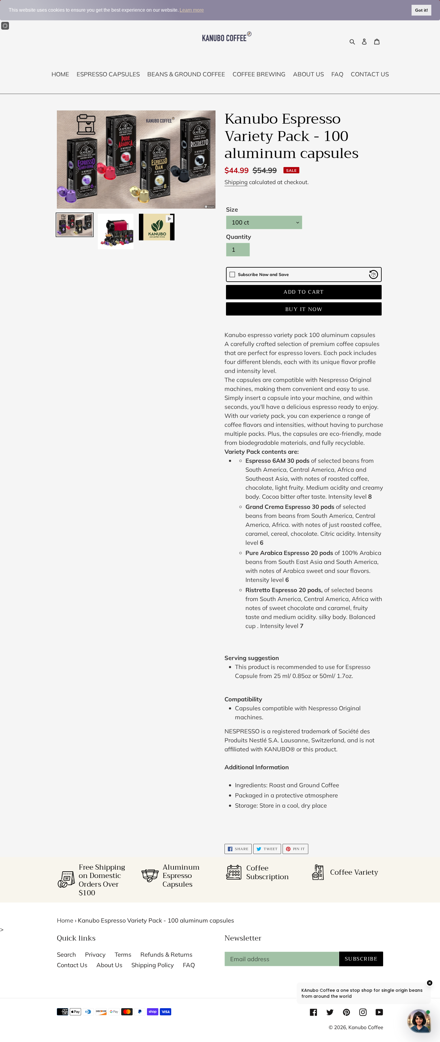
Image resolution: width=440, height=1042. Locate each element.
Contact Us (72, 965)
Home (65, 920)
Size (232, 209)
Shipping (236, 182)
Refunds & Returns (166, 954)
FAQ (189, 965)
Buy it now (303, 309)
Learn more (192, 10)
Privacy (95, 954)
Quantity (238, 236)
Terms (123, 954)
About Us (109, 965)
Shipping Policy (152, 965)
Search (66, 954)
